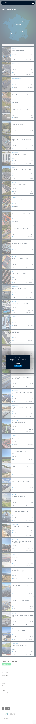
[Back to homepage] (6, 3)
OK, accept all (18, 365)
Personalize (18, 363)
